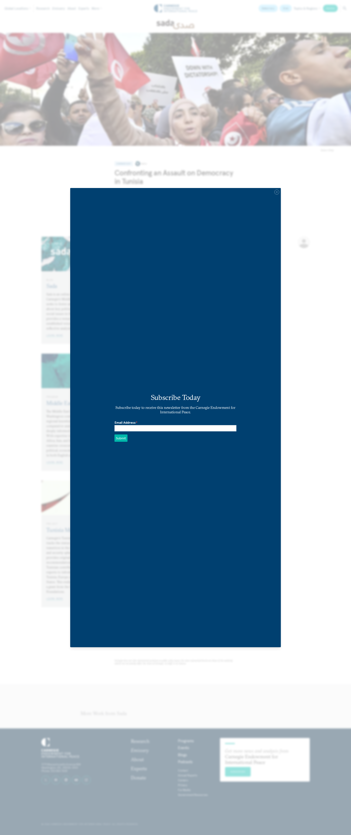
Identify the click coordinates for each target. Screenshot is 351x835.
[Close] (276, 191)
